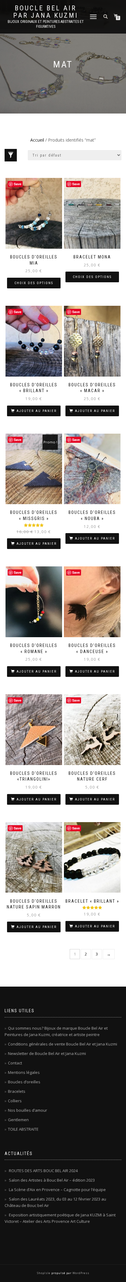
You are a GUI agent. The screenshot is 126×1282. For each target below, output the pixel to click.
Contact (15, 1063)
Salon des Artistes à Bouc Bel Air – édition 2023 (52, 1180)
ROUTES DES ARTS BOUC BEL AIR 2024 (43, 1170)
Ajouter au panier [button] (37, 411)
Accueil (37, 140)
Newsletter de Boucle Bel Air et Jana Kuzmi (47, 1053)
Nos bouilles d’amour (27, 1110)
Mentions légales (24, 1072)
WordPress (80, 1273)
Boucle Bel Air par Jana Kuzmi (45, 12)
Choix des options (33, 283)
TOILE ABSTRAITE (23, 1129)
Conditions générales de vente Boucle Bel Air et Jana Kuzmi (62, 1044)
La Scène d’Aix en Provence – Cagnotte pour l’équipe (57, 1189)
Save (17, 184)
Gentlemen (18, 1119)
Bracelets (16, 1091)
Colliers (15, 1100)
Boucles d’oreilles (24, 1082)
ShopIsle (44, 1273)
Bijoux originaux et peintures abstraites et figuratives (46, 24)
